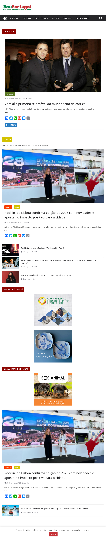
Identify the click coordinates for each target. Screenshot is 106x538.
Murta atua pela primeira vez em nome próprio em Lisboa (46, 275)
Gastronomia (41, 18)
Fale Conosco (82, 18)
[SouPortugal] (5, 18)
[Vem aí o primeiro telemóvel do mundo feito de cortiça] (53, 65)
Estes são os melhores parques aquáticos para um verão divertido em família (54, 508)
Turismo (67, 18)
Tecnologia (10, 94)
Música (55, 18)
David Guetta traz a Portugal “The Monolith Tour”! (42, 248)
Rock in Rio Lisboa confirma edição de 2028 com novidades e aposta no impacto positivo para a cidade (49, 214)
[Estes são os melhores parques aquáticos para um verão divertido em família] (10, 510)
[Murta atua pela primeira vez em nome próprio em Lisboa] (10, 277)
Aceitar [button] (53, 534)
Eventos (27, 18)
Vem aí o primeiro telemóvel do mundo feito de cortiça (45, 104)
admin (30, 99)
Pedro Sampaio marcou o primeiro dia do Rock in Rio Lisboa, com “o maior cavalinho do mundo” (59, 261)
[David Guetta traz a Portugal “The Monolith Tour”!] (10, 250)
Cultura (14, 18)
